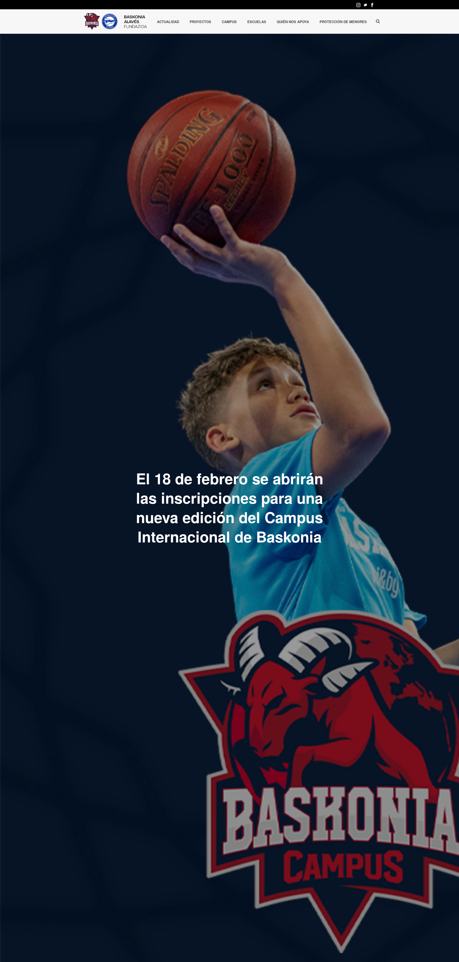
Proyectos (200, 21)
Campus (229, 21)
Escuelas (256, 21)
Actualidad (168, 21)
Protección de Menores (343, 21)
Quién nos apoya (293, 21)
